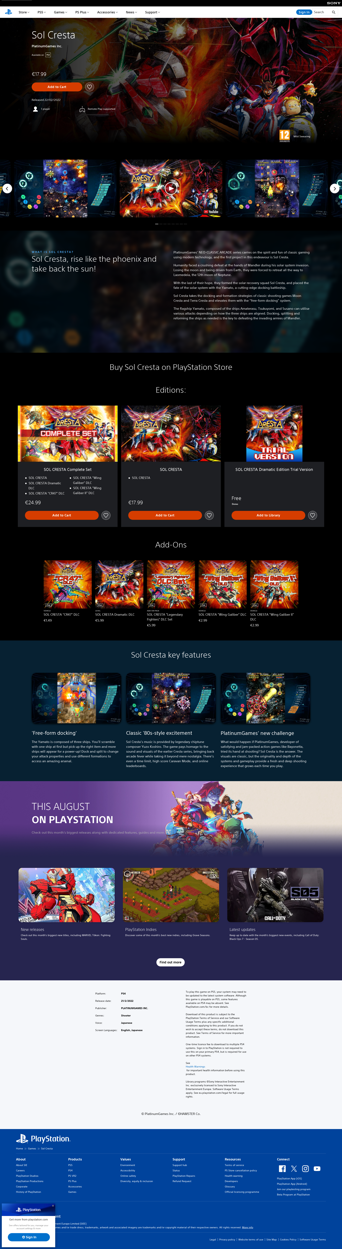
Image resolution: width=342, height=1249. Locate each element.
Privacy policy (227, 1239)
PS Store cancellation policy (241, 1170)
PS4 (70, 1170)
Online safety (128, 1175)
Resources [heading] (233, 1159)
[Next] (335, 188)
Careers (20, 1170)
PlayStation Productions (29, 1181)
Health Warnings (195, 1066)
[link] (66, 905)
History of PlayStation (28, 1191)
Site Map (271, 1239)
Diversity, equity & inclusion (136, 1181)
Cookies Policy (288, 1239)
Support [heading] (179, 1159)
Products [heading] (75, 1159)
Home (19, 1148)
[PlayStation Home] (8, 12)
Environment (127, 1165)
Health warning (234, 1175)
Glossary (230, 1186)
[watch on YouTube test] (211, 211)
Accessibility (127, 1170)
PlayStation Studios (27, 1175)
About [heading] (21, 1159)
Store (23, 12)
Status (176, 1170)
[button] (171, 188)
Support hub (180, 1165)
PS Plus (80, 12)
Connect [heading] (283, 1159)
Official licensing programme (242, 1191)
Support (151, 12)
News (130, 12)
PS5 (40, 12)
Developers (231, 1181)
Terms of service (234, 1165)
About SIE (21, 1165)
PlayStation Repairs (184, 1175)
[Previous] (7, 188)
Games (59, 12)
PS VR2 (72, 1175)
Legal (213, 1239)
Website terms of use (250, 1239)
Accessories (106, 12)
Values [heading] (125, 1159)
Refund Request (182, 1181)
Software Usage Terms (313, 1239)
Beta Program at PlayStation (293, 1194)
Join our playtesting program (293, 1189)
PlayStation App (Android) (292, 1183)
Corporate (21, 1186)
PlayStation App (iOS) (289, 1178)
